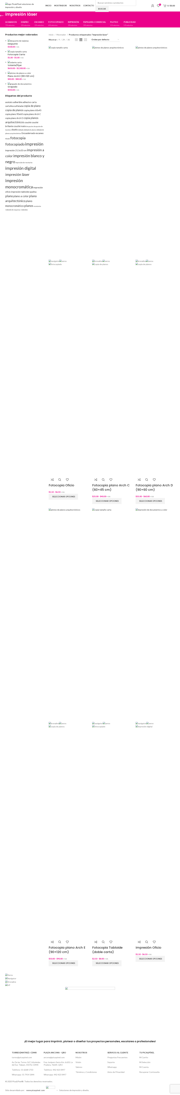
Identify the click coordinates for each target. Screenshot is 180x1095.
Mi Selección (144, 1062)
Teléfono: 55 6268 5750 (22, 1070)
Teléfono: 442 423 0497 (54, 1070)
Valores (79, 1067)
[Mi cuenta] (153, 6)
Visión (78, 1062)
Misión (78, 1057)
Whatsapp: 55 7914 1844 (23, 1074)
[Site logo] (23, 5)
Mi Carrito (143, 1057)
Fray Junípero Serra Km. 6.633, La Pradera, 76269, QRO (58, 1063)
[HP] (90, 980)
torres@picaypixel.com (22, 1057)
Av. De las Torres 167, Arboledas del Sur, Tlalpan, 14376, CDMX (26, 1063)
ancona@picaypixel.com (54, 1057)
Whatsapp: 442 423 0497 (55, 1074)
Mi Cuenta (144, 1067)
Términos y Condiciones (86, 1072)
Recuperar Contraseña (149, 1072)
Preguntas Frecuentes (117, 1057)
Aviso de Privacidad (116, 1072)
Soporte (111, 1062)
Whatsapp (112, 1067)
